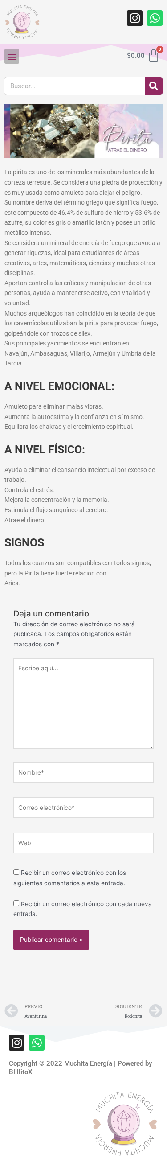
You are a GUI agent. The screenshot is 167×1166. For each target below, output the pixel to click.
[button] (11, 56)
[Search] (154, 86)
